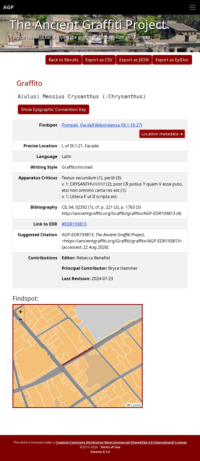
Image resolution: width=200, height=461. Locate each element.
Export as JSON (134, 60)
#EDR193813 (74, 224)
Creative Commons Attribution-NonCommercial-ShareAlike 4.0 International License (121, 442)
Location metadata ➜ (162, 134)
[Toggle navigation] (191, 7)
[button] (20, 312)
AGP (8, 7)
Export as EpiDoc (172, 60)
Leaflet (135, 405)
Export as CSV (99, 60)
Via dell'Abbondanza (100, 125)
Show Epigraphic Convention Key (53, 109)
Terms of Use (110, 447)
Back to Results (64, 60)
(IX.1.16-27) (131, 125)
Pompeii (70, 125)
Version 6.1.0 (100, 452)
